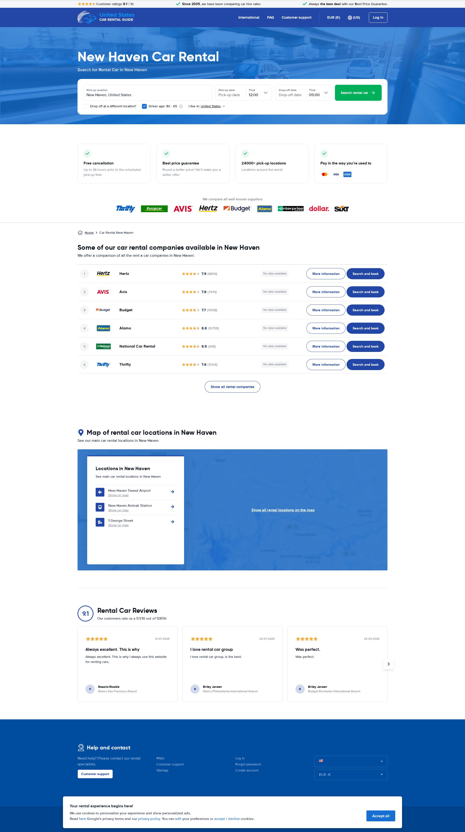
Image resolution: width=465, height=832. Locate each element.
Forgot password (248, 764)
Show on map (118, 495)
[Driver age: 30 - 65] (144, 106)
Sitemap (162, 770)
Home (89, 233)
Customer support (296, 17)
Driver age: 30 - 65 (163, 106)
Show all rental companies (232, 386)
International (248, 17)
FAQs (160, 758)
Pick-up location (97, 90)
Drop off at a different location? (112, 106)
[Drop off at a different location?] (85, 106)
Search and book (366, 273)
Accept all (380, 816)
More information (326, 273)
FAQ (270, 17)
